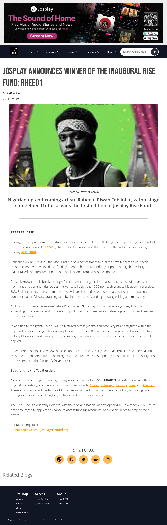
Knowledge (50, 52)
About (109, 52)
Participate (91, 52)
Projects (71, 52)
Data (32, 52)
